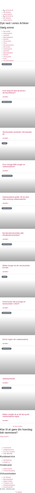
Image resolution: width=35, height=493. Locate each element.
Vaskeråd (6, 35)
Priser (5, 43)
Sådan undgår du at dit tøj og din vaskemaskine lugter (15, 415)
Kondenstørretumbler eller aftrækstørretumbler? (13, 234)
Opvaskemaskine (8, 45)
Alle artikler (6, 31)
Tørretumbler (7, 41)
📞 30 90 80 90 (8, 10)
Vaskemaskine (7, 33)
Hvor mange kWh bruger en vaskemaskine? (13, 165)
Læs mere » (5, 96)
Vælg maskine (7, 14)
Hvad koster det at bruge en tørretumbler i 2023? (13, 303)
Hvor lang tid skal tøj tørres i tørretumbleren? (14, 92)
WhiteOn (5, 39)
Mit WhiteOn (7, 12)
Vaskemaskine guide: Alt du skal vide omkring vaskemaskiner (15, 198)
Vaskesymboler (8, 379)
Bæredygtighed (8, 37)
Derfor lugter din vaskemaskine (15, 339)
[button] (17, 426)
